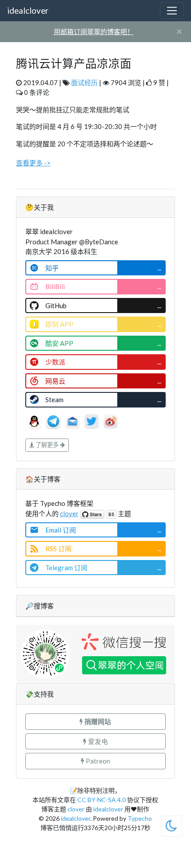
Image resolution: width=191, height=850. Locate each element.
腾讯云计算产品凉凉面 (73, 63)
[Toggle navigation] (172, 10)
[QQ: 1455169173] (34, 420)
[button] (95, 721)
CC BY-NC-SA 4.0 (101, 799)
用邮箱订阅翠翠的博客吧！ (94, 31)
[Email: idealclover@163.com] (73, 420)
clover (69, 513)
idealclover (27, 10)
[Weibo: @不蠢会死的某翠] (110, 420)
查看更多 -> (33, 163)
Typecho (139, 818)
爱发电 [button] (97, 741)
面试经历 (84, 82)
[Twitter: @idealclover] (92, 420)
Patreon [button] (97, 761)
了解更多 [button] (47, 444)
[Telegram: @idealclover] (54, 420)
